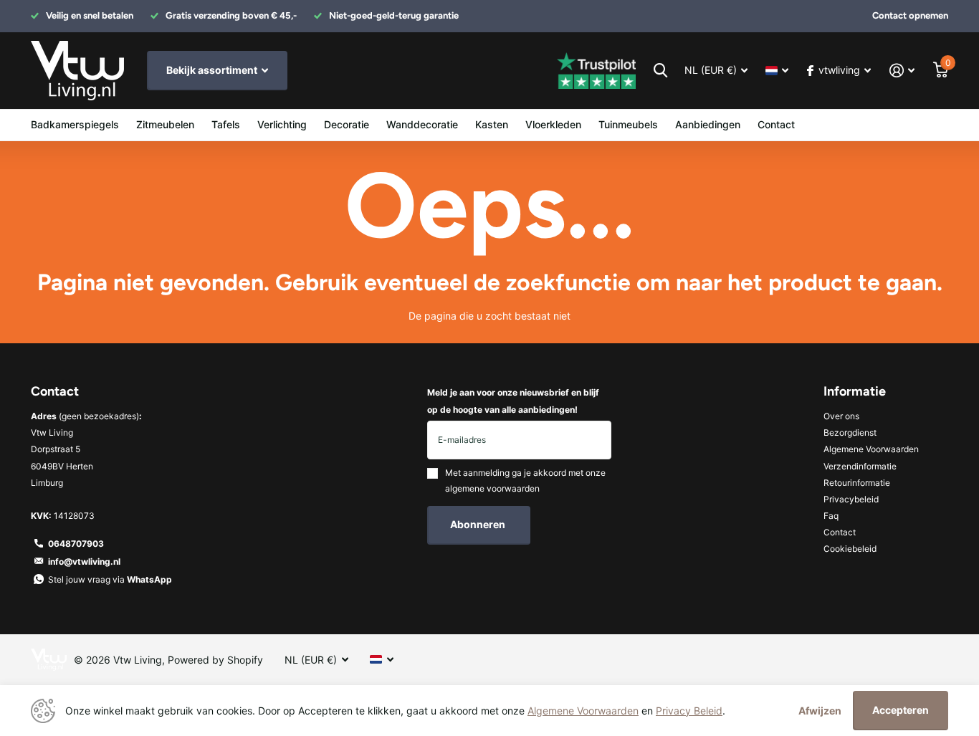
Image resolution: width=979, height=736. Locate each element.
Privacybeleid (851, 499)
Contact (776, 124)
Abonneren (478, 524)
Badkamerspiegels (75, 124)
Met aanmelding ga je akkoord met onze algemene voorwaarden (525, 480)
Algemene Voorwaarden (871, 449)
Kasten (491, 124)
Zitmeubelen (165, 124)
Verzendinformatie (860, 466)
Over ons (841, 416)
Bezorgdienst (850, 432)
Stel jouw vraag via (110, 579)
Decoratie (346, 124)
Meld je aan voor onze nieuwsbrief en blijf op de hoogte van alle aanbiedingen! (513, 400)
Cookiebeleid (850, 548)
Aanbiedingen (707, 124)
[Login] (902, 70)
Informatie (854, 391)
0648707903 (76, 543)
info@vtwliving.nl (84, 561)
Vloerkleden (553, 124)
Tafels (225, 124)
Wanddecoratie (422, 124)
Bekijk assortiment (212, 70)
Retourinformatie (856, 482)
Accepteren (900, 710)
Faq (831, 515)
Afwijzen (819, 710)
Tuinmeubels (628, 124)
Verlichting (282, 124)
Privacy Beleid (689, 710)
